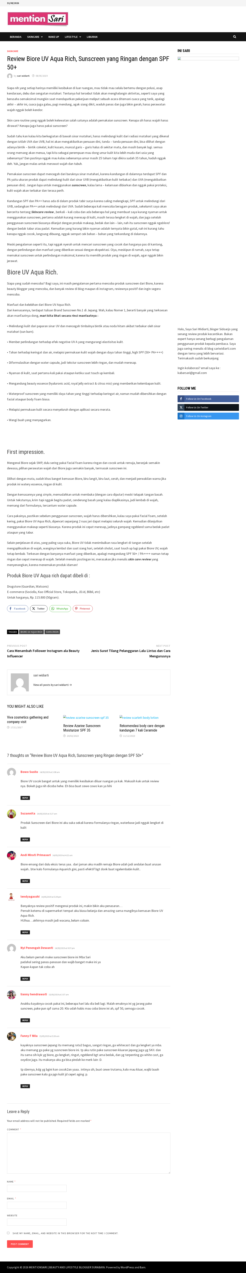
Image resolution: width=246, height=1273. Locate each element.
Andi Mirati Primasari (36, 855)
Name (11, 1181)
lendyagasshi (30, 896)
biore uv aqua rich (31, 631)
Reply (25, 797)
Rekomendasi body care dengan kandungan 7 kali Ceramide (142, 728)
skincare (33, 37)
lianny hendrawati (34, 994)
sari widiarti (23, 75)
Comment (14, 1129)
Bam (142, 1267)
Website (12, 1215)
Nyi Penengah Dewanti (37, 948)
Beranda (15, 37)
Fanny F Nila (29, 1036)
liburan (92, 37)
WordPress (127, 1267)
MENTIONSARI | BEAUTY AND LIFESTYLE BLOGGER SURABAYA (67, 1267)
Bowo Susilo (29, 772)
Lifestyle (71, 37)
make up (53, 37)
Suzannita (28, 813)
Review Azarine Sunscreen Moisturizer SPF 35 (81, 728)
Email (11, 1198)
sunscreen (52, 631)
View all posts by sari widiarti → (52, 685)
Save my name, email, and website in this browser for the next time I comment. (65, 1233)
